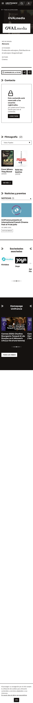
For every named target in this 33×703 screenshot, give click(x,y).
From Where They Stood (7, 170)
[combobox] (16, 143)
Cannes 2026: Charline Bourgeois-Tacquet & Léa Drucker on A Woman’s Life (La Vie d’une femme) (13, 337)
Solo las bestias (18, 171)
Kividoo (5, 265)
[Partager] (24, 72)
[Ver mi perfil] (28, 3)
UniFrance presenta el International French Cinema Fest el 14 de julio (14, 222)
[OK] (16, 700)
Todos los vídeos (9, 355)
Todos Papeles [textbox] (8, 143)
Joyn (17, 266)
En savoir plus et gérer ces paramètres (14, 695)
